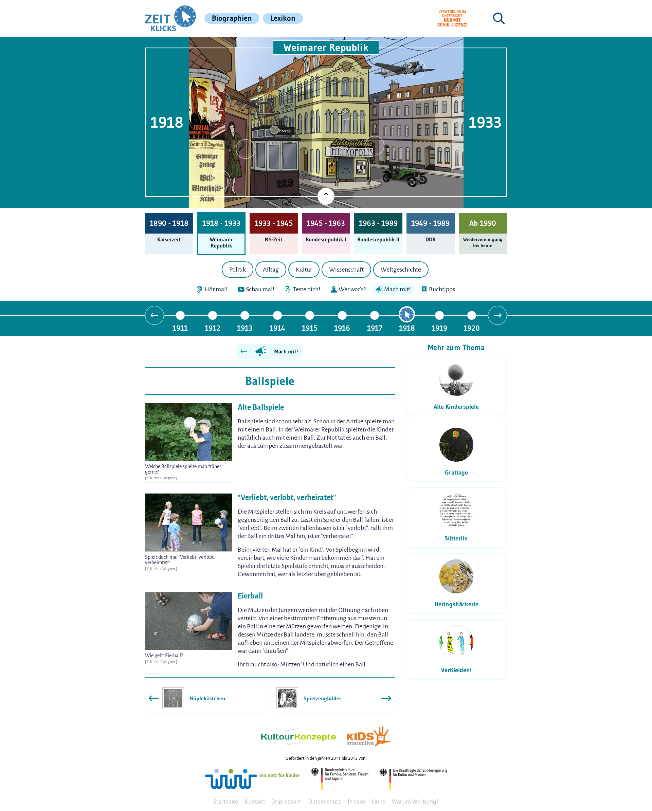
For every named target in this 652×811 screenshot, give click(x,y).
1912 (212, 328)
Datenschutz (324, 801)
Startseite (225, 801)
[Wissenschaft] (415, 68)
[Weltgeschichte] (221, 180)
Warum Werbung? (415, 801)
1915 (310, 328)
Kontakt (255, 801)
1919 (439, 328)
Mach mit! (286, 351)
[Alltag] (245, 149)
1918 (407, 328)
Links (378, 801)
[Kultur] (374, 145)
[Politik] (221, 101)
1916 (342, 328)
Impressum (287, 801)
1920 (472, 328)
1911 (180, 328)
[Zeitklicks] (170, 18)
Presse (356, 801)
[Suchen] (499, 18)
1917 (374, 328)
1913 (245, 328)
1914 (277, 328)
